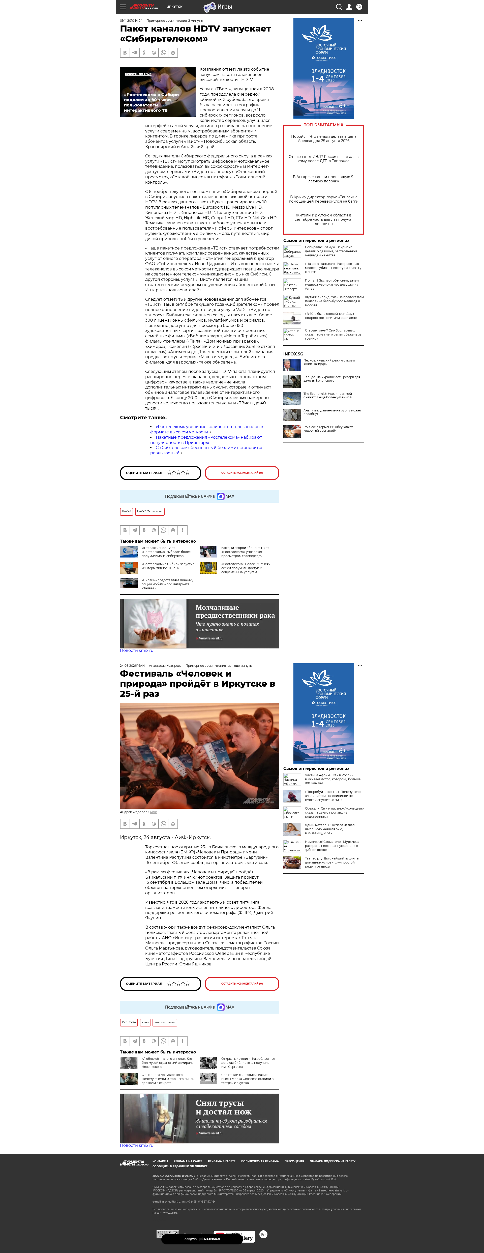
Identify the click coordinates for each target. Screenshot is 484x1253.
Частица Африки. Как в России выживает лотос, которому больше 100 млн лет (332, 779)
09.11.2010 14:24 (131, 20)
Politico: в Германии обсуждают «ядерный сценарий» (328, 428)
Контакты (160, 1161)
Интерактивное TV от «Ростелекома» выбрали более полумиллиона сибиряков (166, 552)
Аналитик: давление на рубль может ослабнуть (332, 412)
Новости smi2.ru (137, 650)
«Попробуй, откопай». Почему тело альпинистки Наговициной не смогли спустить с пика (333, 796)
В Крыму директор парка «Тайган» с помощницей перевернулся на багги (323, 199)
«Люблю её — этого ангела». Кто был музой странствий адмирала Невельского (168, 1063)
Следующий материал (202, 1239)
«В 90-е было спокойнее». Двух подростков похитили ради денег (331, 316)
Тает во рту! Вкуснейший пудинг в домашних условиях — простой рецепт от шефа (332, 862)
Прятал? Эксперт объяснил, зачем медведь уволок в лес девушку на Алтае (332, 284)
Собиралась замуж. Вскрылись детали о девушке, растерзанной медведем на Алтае (331, 251)
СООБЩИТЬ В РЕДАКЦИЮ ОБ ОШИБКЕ (180, 1166)
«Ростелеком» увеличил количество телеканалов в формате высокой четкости (206, 429)
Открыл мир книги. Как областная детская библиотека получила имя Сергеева (248, 1063)
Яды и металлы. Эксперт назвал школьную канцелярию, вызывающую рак (330, 829)
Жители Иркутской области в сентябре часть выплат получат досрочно (324, 219)
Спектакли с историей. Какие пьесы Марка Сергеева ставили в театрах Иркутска (247, 1079)
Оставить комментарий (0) (242, 473)
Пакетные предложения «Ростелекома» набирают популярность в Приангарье (206, 440)
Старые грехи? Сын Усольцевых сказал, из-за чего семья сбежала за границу (333, 334)
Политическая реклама (260, 1161)
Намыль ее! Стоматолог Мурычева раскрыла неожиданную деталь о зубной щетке (332, 846)
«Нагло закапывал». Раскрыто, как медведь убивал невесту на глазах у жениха (333, 268)
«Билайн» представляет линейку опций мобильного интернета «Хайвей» (167, 584)
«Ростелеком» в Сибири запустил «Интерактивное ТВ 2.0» (168, 566)
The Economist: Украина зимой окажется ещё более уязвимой (328, 395)
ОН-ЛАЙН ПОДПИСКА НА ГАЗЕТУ (332, 1161)
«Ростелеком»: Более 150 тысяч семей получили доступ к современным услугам (245, 568)
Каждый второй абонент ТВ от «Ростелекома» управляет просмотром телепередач (245, 552)
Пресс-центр (294, 1161)
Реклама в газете (221, 1161)
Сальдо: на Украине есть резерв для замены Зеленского (332, 378)
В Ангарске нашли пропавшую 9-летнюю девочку (324, 179)
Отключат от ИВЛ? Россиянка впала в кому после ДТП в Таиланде (324, 159)
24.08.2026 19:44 (132, 665)
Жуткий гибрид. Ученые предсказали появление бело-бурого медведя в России (334, 301)
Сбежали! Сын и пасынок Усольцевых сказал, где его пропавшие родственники (334, 812)
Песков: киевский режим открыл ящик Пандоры (329, 362)
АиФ (153, 812)
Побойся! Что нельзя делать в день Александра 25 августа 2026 (323, 138)
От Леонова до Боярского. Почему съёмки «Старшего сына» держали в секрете (168, 1079)
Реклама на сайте (188, 1161)
